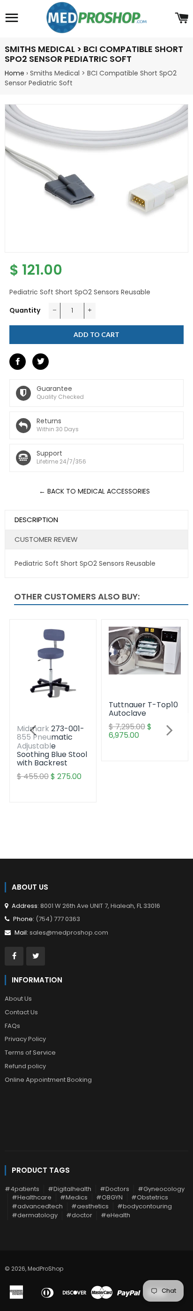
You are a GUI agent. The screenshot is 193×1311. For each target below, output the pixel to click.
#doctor (79, 1215)
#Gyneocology (161, 1188)
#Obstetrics (149, 1197)
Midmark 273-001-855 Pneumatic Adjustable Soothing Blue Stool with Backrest (52, 746)
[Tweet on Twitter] (40, 361)
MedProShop (45, 1269)
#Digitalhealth (69, 1188)
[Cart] (181, 18)
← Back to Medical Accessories (94, 491)
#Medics (74, 1197)
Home (14, 73)
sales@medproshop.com (69, 932)
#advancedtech (37, 1206)
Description (36, 519)
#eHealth (115, 1215)
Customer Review (46, 539)
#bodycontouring (144, 1206)
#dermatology (35, 1215)
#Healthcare (32, 1197)
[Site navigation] (12, 18)
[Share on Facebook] (17, 361)
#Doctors (114, 1188)
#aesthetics (90, 1206)
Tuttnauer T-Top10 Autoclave (143, 709)
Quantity (24, 310)
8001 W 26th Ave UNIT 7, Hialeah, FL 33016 (100, 905)
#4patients (22, 1188)
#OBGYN (109, 1197)
